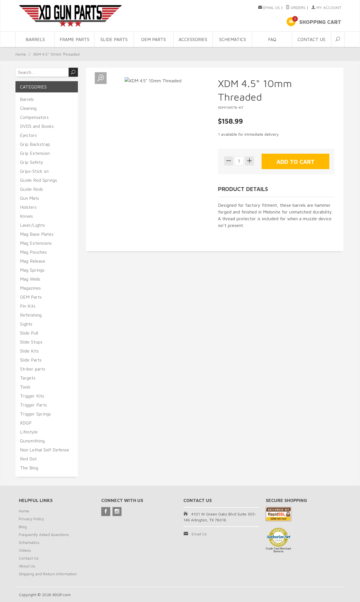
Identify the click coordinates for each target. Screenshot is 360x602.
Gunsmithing (32, 440)
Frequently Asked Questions (44, 534)
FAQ (272, 39)
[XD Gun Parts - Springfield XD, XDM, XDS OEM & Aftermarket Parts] (70, 16)
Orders (297, 7)
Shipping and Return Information (48, 573)
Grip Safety (31, 162)
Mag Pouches (33, 252)
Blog (23, 526)
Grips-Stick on (34, 171)
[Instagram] (117, 511)
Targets (27, 377)
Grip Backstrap (35, 144)
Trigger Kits (32, 395)
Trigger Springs (35, 413)
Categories (33, 86)
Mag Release (32, 260)
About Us (27, 566)
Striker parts (32, 368)
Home (20, 54)
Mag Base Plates (36, 234)
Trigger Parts (33, 404)
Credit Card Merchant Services (278, 550)
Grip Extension (35, 153)
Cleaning (28, 108)
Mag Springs (32, 269)
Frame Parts (74, 39)
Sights (26, 323)
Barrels (35, 39)
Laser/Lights (32, 225)
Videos (25, 550)
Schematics (232, 39)
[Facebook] (105, 511)
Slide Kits (29, 350)
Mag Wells (30, 278)
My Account (328, 7)
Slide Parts (114, 39)
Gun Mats (29, 198)
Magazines (30, 287)
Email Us (271, 7)
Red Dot (28, 458)
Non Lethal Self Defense (44, 449)
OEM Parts (153, 39)
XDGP (26, 422)
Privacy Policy (31, 518)
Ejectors (28, 135)
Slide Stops (31, 341)
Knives (26, 216)
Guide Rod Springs (38, 180)
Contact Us (311, 39)
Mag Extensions (36, 243)
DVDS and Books (37, 126)
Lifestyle (29, 431)
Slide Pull (29, 332)
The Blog (29, 467)
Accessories (193, 39)
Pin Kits (27, 305)
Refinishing (31, 314)
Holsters (28, 207)
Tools (25, 386)
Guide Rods (31, 189)
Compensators (34, 117)
